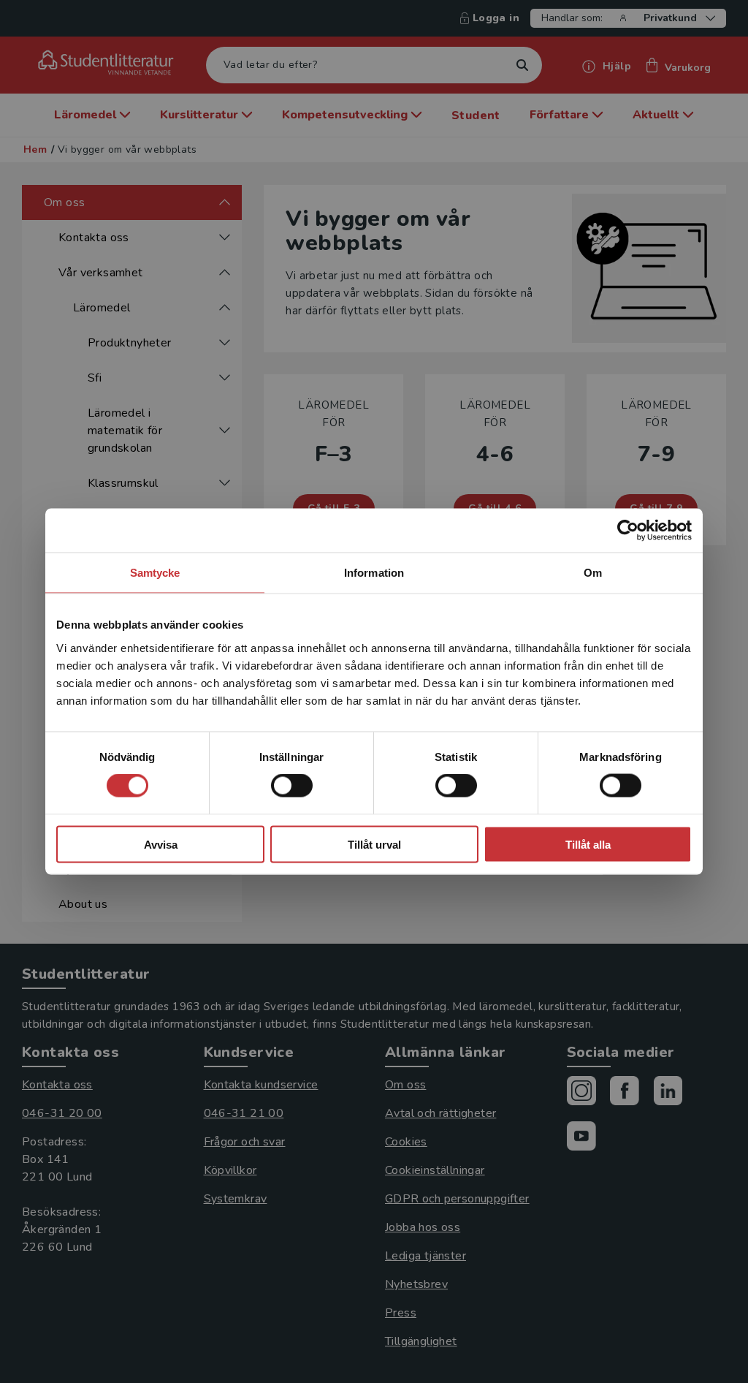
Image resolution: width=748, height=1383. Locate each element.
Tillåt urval (374, 844)
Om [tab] (593, 573)
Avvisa (161, 844)
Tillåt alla (588, 844)
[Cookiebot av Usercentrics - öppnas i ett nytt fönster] (628, 531)
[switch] (292, 785)
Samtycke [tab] (155, 573)
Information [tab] (374, 573)
